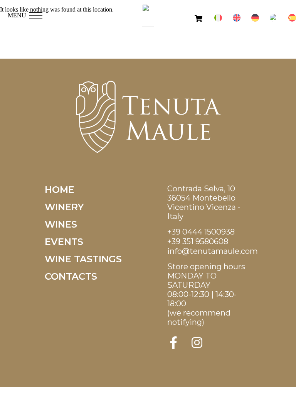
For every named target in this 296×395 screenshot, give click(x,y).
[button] (35, 13)
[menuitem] (218, 18)
